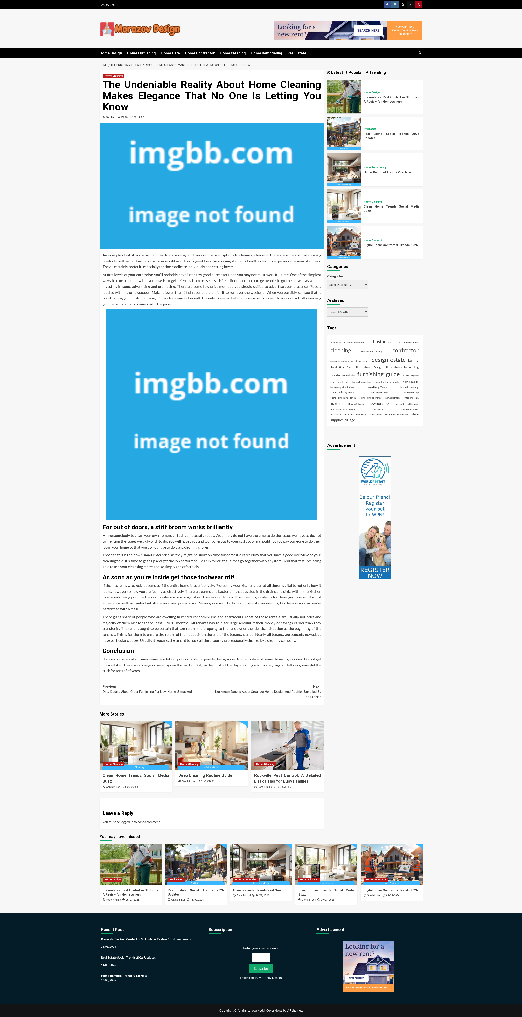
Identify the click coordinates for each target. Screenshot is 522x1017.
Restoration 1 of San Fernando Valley (348, 414)
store (415, 414)
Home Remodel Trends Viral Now (387, 172)
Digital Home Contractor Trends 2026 (391, 245)
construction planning (371, 351)
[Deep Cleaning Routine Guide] (211, 745)
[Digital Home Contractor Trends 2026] (344, 242)
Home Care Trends (339, 382)
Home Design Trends (377, 387)
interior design (411, 397)
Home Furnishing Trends (342, 392)
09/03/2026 (132, 787)
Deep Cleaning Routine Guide (205, 775)
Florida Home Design (368, 367)
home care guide (411, 375)
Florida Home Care (341, 367)
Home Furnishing (141, 53)
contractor (405, 350)
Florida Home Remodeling (402, 367)
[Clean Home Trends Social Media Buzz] (136, 745)
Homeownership (411, 392)
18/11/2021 (131, 117)
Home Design (111, 53)
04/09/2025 (284, 787)
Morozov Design (270, 977)
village (350, 420)
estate (398, 359)
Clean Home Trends (409, 342)
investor (336, 403)
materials (356, 403)
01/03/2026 (208, 781)
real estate (378, 409)
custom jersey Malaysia (342, 360)
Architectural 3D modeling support (347, 342)
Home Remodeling (266, 53)
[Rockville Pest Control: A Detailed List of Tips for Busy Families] (287, 745)
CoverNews (274, 1010)
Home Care (170, 53)
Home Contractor (200, 53)
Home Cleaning (233, 53)
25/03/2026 (132, 899)
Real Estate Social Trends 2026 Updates (128, 957)
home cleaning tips (361, 382)
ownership (379, 403)
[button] (420, 53)
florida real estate (342, 375)
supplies (337, 419)
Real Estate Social (410, 409)
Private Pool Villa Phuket (342, 409)
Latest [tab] (336, 72)
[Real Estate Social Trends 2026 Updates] (344, 133)
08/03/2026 (393, 895)
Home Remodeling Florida (343, 397)
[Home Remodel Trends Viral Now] (344, 169)
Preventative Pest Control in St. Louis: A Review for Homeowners (146, 939)
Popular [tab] (355, 72)
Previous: (147, 689)
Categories (335, 276)
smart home (376, 414)
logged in (127, 822)
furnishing (370, 374)
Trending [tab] (377, 72)
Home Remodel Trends (370, 397)
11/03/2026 (197, 899)
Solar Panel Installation (396, 414)
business (382, 341)
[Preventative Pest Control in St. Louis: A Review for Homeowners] (344, 96)
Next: (268, 692)
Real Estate (296, 53)
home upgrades (392, 397)
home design (411, 381)
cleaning (340, 350)
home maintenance (378, 392)
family (413, 360)
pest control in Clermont (407, 403)
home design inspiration (342, 387)
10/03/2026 (262, 895)
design (380, 359)
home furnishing (409, 387)
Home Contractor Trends (387, 382)
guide (393, 374)
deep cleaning (362, 360)
